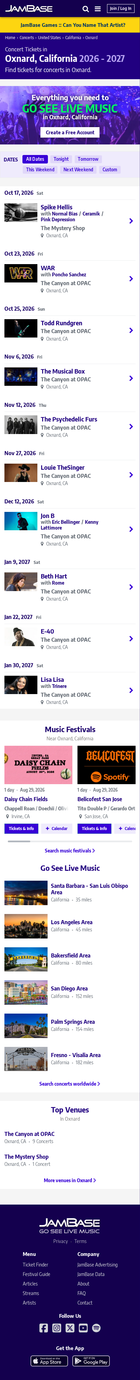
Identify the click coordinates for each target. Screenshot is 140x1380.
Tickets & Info (21, 828)
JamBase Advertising (97, 1264)
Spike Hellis (56, 207)
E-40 (47, 631)
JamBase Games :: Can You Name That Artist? (73, 25)
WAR (48, 268)
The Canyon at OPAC (66, 283)
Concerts (27, 37)
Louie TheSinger (63, 467)
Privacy (60, 1241)
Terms (80, 1241)
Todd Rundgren (61, 323)
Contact (84, 1303)
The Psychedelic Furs (69, 419)
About (83, 1284)
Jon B (47, 515)
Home (10, 37)
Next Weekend (78, 169)
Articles (30, 1284)
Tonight (61, 159)
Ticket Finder (35, 1264)
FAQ (81, 1293)
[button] (86, 8)
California (73, 37)
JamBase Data (91, 1274)
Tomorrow (88, 159)
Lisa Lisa (52, 679)
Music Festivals (70, 732)
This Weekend (40, 169)
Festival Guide (36, 1274)
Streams (31, 1293)
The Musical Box (63, 371)
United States (49, 37)
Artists (29, 1303)
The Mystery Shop (63, 228)
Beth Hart (54, 576)
